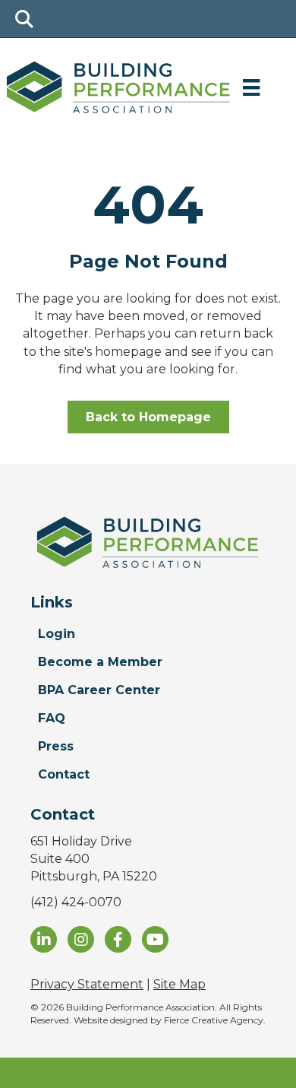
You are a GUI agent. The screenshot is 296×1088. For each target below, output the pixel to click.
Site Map (179, 984)
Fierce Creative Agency (213, 1020)
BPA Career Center (99, 690)
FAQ (51, 718)
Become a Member (100, 662)
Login (56, 633)
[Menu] (251, 87)
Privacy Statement (86, 984)
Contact (64, 774)
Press (56, 746)
